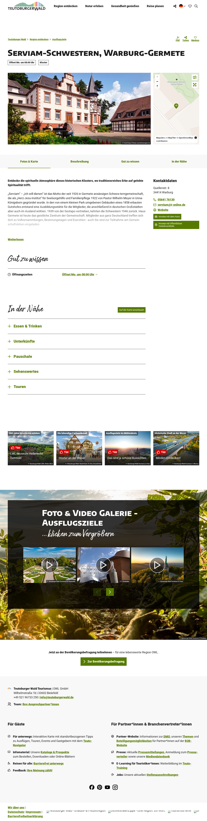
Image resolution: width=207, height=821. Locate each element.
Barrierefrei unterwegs (48, 763)
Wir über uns (16, 807)
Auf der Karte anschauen (131, 310)
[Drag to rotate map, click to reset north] (157, 86)
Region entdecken (65, 6)
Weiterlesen (16, 239)
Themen (187, 736)
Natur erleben (94, 6)
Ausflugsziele (59, 39)
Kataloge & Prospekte (55, 752)
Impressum (33, 812)
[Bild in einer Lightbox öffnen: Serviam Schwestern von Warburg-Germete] (79, 108)
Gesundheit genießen (125, 6)
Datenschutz (16, 812)
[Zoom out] (157, 81)
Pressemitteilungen (151, 752)
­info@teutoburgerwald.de (57, 697)
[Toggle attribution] (196, 138)
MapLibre (160, 137)
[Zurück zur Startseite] (27, 6)
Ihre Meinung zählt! (39, 770)
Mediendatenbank (158, 756)
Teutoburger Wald (17, 39)
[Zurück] (97, 592)
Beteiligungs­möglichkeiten (134, 741)
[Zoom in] (157, 76)
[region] (176, 108)
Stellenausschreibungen (162, 774)
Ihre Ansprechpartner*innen (40, 704)
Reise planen (155, 6)
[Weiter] (110, 592)
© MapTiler (171, 137)
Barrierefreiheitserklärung (25, 816)
